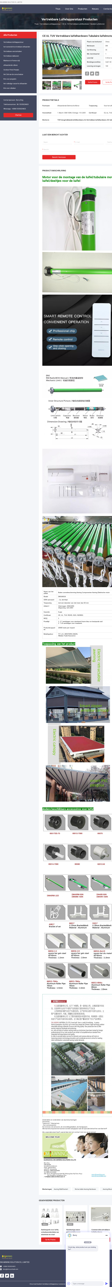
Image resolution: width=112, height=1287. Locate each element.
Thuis (36, 24)
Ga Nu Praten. (93, 82)
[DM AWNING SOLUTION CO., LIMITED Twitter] (92, 74)
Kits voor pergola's (10, 79)
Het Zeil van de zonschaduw (13, 74)
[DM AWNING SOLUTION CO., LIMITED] (7, 9)
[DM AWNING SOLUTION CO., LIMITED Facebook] (87, 74)
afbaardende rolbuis (11, 65)
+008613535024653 (19, 109)
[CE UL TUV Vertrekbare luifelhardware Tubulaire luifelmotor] (62, 59)
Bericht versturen (59, 157)
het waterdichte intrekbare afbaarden (17, 47)
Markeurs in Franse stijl (12, 60)
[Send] (106, 1283)
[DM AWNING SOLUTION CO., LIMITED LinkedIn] (97, 74)
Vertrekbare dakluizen (11, 56)
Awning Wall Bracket (61, 1189)
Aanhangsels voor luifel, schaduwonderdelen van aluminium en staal (50, 1232)
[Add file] (68, 1283)
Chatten (18, 115)
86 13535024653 (23, 104)
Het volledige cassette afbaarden (15, 83)
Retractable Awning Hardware (85, 1189)
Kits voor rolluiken (10, 88)
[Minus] (106, 1235)
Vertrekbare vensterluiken (13, 51)
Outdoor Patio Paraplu (11, 70)
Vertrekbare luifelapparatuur (50, 24)
